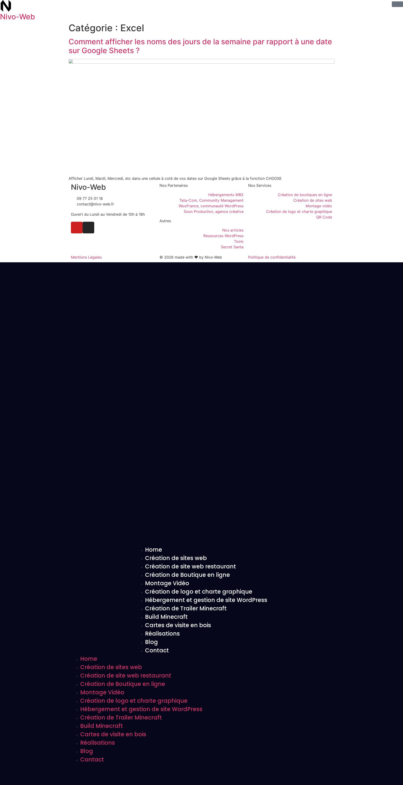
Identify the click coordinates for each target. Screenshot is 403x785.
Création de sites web (176, 558)
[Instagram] (88, 227)
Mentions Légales (86, 257)
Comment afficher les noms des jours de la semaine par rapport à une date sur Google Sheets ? (200, 46)
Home (153, 549)
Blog (151, 642)
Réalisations (162, 633)
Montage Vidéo (167, 583)
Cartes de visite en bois (178, 625)
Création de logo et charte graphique (198, 591)
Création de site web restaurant (190, 566)
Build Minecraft (166, 617)
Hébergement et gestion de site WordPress (206, 600)
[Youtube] (77, 227)
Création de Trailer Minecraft (186, 608)
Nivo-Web (17, 16)
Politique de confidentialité (271, 257)
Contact (157, 650)
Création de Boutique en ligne (187, 575)
